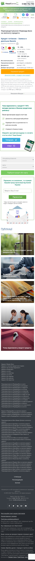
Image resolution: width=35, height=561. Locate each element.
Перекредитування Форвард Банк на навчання (15, 396)
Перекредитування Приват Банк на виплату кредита (16, 446)
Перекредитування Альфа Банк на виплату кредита (16, 425)
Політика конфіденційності (10, 519)
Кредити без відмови (7, 376)
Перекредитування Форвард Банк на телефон (14, 400)
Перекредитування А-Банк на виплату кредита (14, 438)
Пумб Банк (20, 557)
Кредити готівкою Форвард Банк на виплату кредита (16, 412)
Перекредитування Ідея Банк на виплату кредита (15, 424)
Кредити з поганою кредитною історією (12, 366)
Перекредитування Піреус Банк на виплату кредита (16, 455)
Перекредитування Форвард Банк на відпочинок (15, 398)
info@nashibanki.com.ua (19, 500)
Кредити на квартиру (7, 373)
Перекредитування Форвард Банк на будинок (14, 387)
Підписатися (17, 197)
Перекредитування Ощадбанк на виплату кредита (16, 443)
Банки (10, 22)
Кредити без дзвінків (7, 378)
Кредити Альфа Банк (7, 369)
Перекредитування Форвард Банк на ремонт (14, 403)
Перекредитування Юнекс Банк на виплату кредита (16, 467)
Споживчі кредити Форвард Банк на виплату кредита (16, 414)
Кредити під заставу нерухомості (10, 367)
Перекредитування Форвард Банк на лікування (15, 393)
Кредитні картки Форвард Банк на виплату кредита (16, 416)
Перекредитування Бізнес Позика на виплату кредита (17, 427)
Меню (32, 17)
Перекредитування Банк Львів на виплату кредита (16, 450)
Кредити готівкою (4, 17)
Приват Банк (12, 557)
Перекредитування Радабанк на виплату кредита (15, 471)
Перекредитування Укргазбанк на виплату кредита (16, 465)
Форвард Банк (18, 22)
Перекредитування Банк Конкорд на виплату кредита (16, 432)
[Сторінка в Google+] (22, 506)
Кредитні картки (15, 17)
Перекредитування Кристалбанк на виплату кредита (16, 469)
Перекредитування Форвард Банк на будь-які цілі (15, 394)
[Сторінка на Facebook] (9, 506)
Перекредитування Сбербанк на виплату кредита (15, 457)
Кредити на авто (6, 371)
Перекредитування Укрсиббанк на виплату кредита (16, 448)
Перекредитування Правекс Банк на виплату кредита (16, 462)
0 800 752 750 (28, 4)
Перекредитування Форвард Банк (11, 23)
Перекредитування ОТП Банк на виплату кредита (15, 429)
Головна (4, 22)
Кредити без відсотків (7, 380)
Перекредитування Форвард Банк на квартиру (14, 391)
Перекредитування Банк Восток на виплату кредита (16, 464)
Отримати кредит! (17, 71)
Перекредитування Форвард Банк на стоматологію (16, 405)
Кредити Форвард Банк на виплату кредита (13, 411)
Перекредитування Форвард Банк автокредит (14, 386)
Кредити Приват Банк (7, 364)
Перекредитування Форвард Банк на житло (14, 407)
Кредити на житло (6, 374)
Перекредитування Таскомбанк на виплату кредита (16, 453)
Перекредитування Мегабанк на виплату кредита (15, 452)
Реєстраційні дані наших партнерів (13, 513)
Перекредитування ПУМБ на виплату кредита (14, 431)
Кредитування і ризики (9, 516)
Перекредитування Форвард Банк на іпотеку (14, 389)
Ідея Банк (28, 557)
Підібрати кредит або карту (17, 173)
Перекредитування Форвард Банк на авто (13, 384)
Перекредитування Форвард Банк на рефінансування (16, 401)
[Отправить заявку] (9, 50)
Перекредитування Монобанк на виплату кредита (15, 445)
